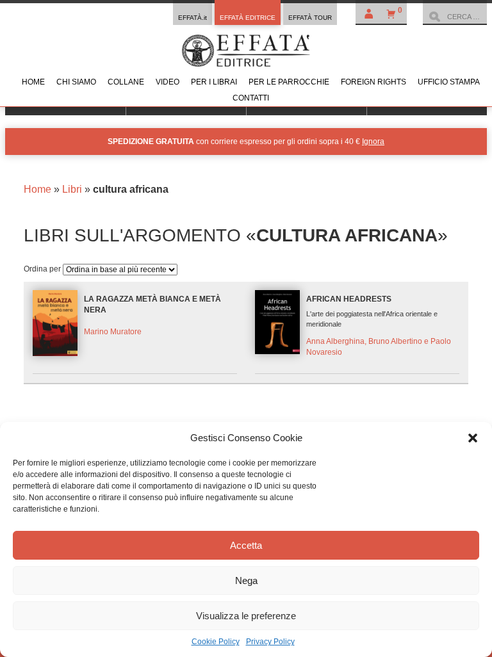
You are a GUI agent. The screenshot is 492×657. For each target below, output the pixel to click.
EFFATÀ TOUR (310, 17)
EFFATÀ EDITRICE (247, 17)
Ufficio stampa (449, 81)
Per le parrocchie (289, 81)
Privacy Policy (270, 641)
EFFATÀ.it (192, 17)
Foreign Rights (373, 81)
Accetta (246, 545)
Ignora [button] (373, 141)
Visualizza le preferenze (246, 615)
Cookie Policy (216, 641)
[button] (472, 438)
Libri (72, 189)
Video (167, 81)
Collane (126, 81)
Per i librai (214, 81)
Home (33, 81)
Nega (246, 580)
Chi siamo (76, 81)
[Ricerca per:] (455, 16)
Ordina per (43, 268)
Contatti (251, 97)
